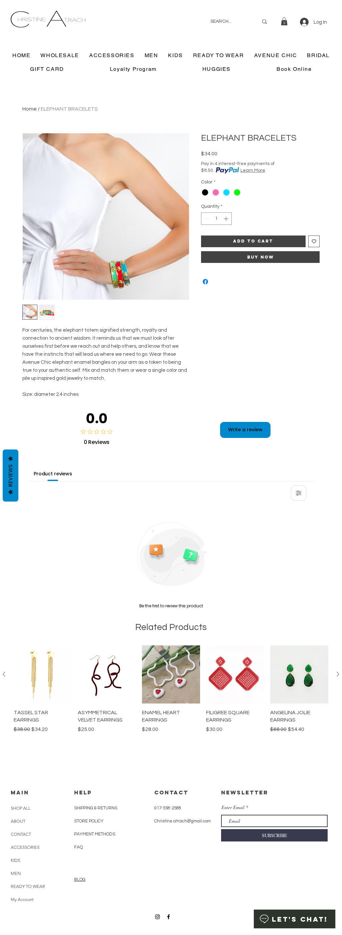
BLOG (80, 879)
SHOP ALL (21, 808)
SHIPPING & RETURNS (95, 808)
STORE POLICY (89, 821)
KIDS (15, 860)
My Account (22, 899)
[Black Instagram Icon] (157, 917)
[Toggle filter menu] (298, 493)
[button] (284, 21)
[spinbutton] (216, 218)
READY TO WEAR (28, 886)
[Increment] (226, 218)
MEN (16, 873)
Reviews (10, 475)
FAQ (78, 847)
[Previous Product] (4, 674)
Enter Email (232, 807)
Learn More (252, 170)
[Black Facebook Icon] (168, 917)
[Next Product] (338, 674)
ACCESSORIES (25, 847)
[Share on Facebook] (205, 282)
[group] (171, 705)
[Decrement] (206, 218)
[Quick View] (43, 674)
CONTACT (21, 834)
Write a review (245, 429)
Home (29, 109)
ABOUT (18, 821)
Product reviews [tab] (53, 473)
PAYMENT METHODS (94, 834)
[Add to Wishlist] (314, 241)
